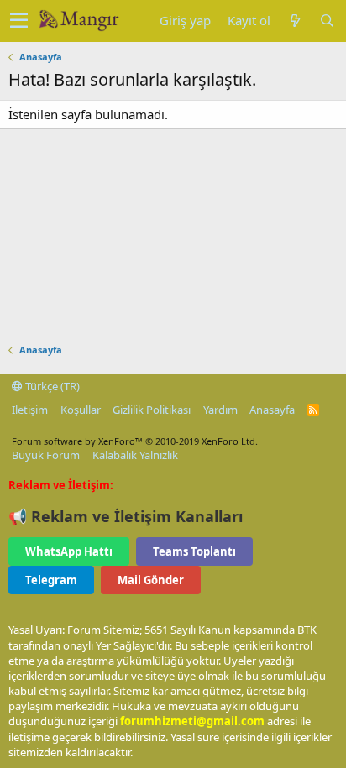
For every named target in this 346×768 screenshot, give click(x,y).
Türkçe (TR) (51, 386)
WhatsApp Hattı (69, 551)
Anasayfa (272, 409)
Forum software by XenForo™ (135, 441)
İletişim (30, 409)
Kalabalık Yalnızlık (135, 454)
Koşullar (80, 409)
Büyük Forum (46, 454)
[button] (18, 21)
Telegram (51, 580)
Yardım (220, 409)
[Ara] (327, 20)
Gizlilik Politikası (152, 409)
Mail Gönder (151, 580)
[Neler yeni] (295, 20)
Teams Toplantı (194, 551)
